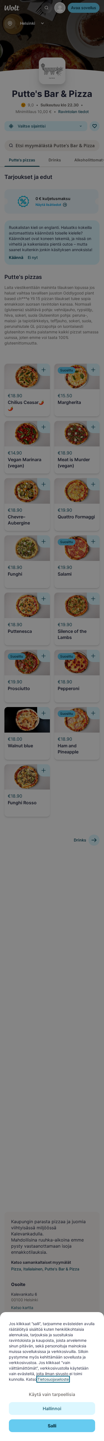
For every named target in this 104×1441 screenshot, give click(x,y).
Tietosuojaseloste (53, 1379)
